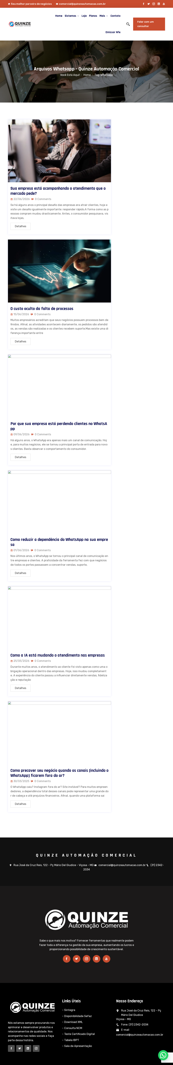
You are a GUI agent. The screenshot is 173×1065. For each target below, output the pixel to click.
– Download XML (72, 1022)
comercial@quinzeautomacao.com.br (82, 3)
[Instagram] (153, 4)
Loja (84, 16)
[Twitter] (148, 4)
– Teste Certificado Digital (78, 1034)
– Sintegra (68, 1010)
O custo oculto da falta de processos (41, 308)
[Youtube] (164, 4)
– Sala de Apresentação (77, 1046)
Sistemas (70, 16)
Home (58, 16)
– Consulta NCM (72, 1028)
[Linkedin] (158, 4)
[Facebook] (143, 4)
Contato (115, 16)
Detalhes (20, 226)
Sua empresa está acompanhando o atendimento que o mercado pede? (58, 191)
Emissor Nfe (113, 32)
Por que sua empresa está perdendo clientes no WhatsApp (58, 426)
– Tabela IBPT (70, 1040)
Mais (102, 16)
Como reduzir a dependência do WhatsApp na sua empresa (59, 542)
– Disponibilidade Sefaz (77, 1016)
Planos (93, 16)
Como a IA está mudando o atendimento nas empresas (57, 655)
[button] (163, 1055)
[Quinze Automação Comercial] (25, 24)
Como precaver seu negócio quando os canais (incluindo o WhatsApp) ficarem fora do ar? (59, 773)
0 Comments (42, 199)
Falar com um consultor (145, 24)
